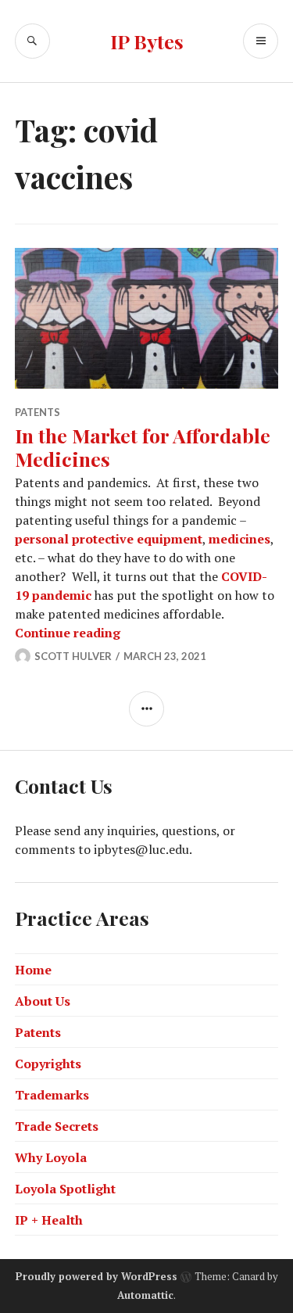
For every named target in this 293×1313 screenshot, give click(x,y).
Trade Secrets (56, 1126)
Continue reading (67, 632)
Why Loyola (51, 1157)
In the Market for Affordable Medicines (142, 447)
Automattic (145, 1295)
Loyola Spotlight (65, 1188)
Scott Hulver (73, 656)
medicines (239, 538)
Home (33, 969)
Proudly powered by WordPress (96, 1276)
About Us (42, 1001)
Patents (37, 412)
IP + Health (49, 1220)
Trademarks (52, 1094)
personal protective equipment (108, 538)
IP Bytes (147, 41)
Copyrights (48, 1063)
